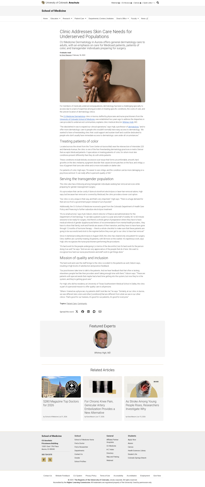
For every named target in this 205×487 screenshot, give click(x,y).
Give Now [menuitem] (157, 476)
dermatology (133, 127)
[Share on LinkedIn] (88, 311)
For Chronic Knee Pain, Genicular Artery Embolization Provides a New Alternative (100, 407)
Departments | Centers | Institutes (101, 18)
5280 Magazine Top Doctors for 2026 (61, 403)
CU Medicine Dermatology (74, 116)
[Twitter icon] (51, 459)
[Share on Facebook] (83, 311)
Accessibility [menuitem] (118, 476)
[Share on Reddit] (94, 311)
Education (54, 18)
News (143, 18)
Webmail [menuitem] (114, 3)
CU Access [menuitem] (126, 3)
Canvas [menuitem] (137, 3)
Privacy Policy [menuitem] (91, 476)
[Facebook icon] (45, 459)
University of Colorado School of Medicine (77, 119)
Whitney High (127, 122)
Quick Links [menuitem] (147, 3)
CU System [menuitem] (77, 476)
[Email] (100, 311)
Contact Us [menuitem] (47, 476)
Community (82, 303)
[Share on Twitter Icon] (77, 311)
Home (45, 18)
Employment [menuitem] (145, 476)
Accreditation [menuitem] (132, 476)
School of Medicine (54, 10)
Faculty (134, 18)
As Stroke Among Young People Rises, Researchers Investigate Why (142, 405)
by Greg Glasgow (66, 55)
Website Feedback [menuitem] (63, 476)
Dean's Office (121, 18)
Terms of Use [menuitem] (105, 476)
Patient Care (79, 18)
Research (66, 18)
